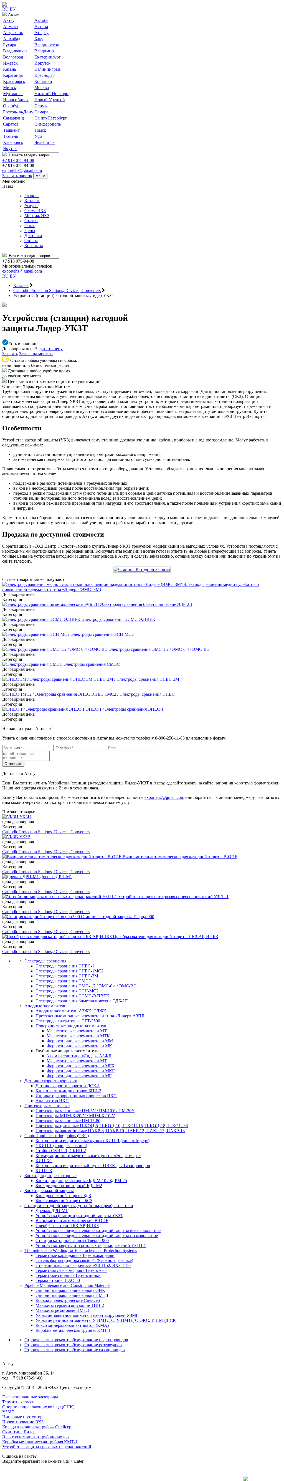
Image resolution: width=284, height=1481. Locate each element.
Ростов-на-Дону (18, 112)
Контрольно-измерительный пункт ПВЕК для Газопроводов (93, 1165)
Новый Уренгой (49, 99)
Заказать (10, 353)
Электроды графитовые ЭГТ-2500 (68, 1020)
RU (5, 9)
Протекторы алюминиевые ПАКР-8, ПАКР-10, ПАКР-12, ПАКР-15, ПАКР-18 (110, 1130)
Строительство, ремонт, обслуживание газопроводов (74, 1349)
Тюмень (10, 136)
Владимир (44, 51)
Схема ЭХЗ (35, 210)
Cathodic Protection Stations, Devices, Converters (46, 831)
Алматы (10, 26)
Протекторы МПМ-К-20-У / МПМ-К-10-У (75, 1115)
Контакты (33, 245)
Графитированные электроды (30, 1396)
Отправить (13, 764)
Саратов (11, 124)
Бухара (9, 44)
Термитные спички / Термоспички (68, 1275)
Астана (41, 26)
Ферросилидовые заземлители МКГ (81, 1070)
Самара (41, 112)
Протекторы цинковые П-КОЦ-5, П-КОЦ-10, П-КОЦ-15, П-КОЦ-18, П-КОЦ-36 (112, 1125)
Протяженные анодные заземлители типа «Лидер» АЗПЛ (90, 1015)
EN (13, 9)
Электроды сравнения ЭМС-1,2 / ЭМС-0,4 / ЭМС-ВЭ (86, 986)
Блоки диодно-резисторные (50, 1175)
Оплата (31, 240)
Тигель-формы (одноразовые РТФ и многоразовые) (84, 1260)
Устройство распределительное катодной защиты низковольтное (97, 1235)
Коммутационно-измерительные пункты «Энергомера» (88, 1155)
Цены (29, 230)
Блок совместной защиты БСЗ (64, 1200)
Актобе (41, 20)
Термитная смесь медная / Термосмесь (71, 1270)
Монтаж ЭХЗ (36, 215)
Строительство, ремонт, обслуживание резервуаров (73, 1344)
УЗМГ (8, 1411)
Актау (8, 20)
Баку (38, 38)
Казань (9, 69)
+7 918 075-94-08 (18, 160)
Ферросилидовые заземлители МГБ (80, 1065)
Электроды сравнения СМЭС (64, 981)
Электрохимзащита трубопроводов (35, 1436)
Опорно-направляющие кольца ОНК (70, 1290)
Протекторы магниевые (47, 1105)
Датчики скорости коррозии (50, 1080)
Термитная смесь (18, 1401)
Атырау (41, 32)
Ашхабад (11, 38)
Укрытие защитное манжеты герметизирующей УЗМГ (87, 1315)
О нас (29, 225)
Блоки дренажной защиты (49, 1190)
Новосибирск (16, 99)
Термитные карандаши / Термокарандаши (75, 1255)
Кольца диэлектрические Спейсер (68, 1300)
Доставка (33, 235)
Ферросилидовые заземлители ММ (80, 1040)
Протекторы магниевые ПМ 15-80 (68, 1120)
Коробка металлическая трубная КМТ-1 (73, 1330)
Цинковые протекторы (23, 1416)
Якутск (10, 148)
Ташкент (11, 130)
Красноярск (14, 81)
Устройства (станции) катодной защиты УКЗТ (79, 1215)
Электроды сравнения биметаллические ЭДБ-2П (82, 1001)
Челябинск (44, 142)
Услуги (31, 205)
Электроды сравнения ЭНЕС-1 (65, 966)
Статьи (31, 220)
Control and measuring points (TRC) (56, 1135)
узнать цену (51, 348)
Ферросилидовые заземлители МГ (79, 1075)
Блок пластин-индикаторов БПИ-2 (68, 1090)
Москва (41, 87)
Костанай (43, 81)
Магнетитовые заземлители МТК (78, 1035)
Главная (31, 195)
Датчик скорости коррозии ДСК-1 (68, 1085)
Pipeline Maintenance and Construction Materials (67, 1285)
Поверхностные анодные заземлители (72, 1025)
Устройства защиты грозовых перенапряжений (46, 1446)
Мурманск (13, 93)
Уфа (38, 136)
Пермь (40, 105)
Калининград (47, 69)
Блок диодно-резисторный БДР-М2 (69, 1185)
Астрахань (13, 32)
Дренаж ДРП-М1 (52, 1210)
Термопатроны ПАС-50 (58, 1280)
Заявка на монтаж (36, 353)
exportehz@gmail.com (22, 170)
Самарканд (13, 118)
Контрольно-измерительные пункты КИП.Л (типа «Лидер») (92, 1140)
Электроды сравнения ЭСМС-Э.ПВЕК (72, 996)
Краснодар (44, 75)
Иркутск (42, 63)
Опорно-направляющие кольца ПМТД (72, 1295)
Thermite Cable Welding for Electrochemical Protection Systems (80, 1250)
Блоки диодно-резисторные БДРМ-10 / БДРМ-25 (81, 1180)
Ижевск (10, 63)
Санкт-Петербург (50, 118)
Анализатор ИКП (52, 1100)
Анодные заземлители (45, 1006)
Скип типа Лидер (19, 1431)
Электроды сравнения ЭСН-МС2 (67, 991)
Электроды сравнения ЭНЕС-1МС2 (69, 971)
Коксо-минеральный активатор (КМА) (72, 1325)
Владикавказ (15, 51)
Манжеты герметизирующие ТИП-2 (70, 1305)
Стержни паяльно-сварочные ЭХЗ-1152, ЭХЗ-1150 (83, 1265)
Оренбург (12, 105)
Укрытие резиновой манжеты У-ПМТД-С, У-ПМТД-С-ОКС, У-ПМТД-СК (106, 1320)
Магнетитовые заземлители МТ (77, 1030)
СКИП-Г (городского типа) (61, 1145)
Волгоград (13, 57)
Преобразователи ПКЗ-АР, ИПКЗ (67, 1225)
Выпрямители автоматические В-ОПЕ (72, 1220)
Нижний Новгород (52, 93)
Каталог (32, 200)
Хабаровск (13, 142)
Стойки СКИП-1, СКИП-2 (61, 1150)
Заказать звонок (17, 175)
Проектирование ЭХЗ (23, 1421)
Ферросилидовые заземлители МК (79, 1045)
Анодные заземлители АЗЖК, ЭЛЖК (71, 1010)
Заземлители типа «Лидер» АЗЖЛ (79, 1055)
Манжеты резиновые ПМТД (62, 1310)
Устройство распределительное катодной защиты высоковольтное (98, 1230)
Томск (40, 130)
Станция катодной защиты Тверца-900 (72, 1240)
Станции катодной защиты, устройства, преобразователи (78, 1205)
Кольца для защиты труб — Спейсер (36, 1426)
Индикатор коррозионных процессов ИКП (76, 1095)
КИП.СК (44, 1170)
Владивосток (46, 44)
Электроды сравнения (45, 961)
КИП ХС (44, 1160)
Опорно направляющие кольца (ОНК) (38, 1406)
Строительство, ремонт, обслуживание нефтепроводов (76, 1339)
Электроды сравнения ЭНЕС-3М (67, 976)
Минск (9, 87)
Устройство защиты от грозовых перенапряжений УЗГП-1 (91, 1245)
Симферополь (47, 124)
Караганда (13, 75)
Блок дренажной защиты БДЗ (63, 1195)
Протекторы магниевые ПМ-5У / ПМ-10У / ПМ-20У (85, 1110)
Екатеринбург (47, 57)
